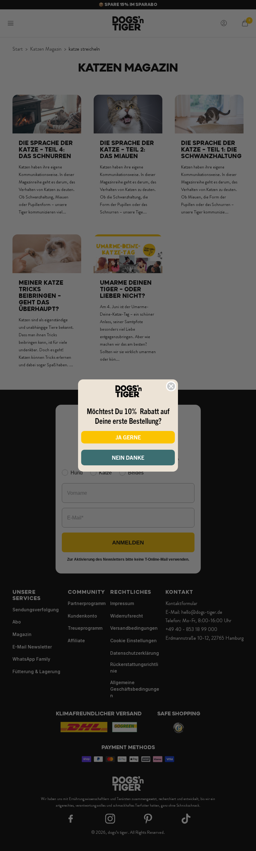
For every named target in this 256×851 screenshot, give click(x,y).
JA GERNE (128, 437)
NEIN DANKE (128, 457)
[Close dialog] (171, 386)
